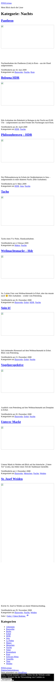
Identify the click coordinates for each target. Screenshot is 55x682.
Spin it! (6, 307)
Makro (17, 245)
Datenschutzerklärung (10, 670)
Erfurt (26, 302)
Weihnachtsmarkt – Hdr (17, 250)
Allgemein (10, 627)
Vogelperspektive (12, 365)
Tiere (8, 661)
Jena (22, 186)
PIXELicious (6, 3)
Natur (8, 650)
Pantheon (7, 20)
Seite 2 (10, 616)
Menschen (28, 473)
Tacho (5, 191)
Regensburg (11, 652)
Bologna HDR (10, 77)
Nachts (27, 72)
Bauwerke (19, 72)
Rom (33, 72)
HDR (17, 129)
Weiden (43, 473)
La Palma (10, 641)
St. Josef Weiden (12, 478)
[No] (13, 680)
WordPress (22, 672)
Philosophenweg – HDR (16, 134)
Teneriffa (9, 659)
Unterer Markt (11, 421)
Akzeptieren (6, 680)
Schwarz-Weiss (12, 657)
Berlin (8, 631)
